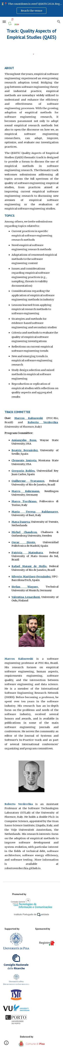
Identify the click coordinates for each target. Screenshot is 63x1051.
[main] (31, 34)
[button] (4, 21)
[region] (31, 8)
